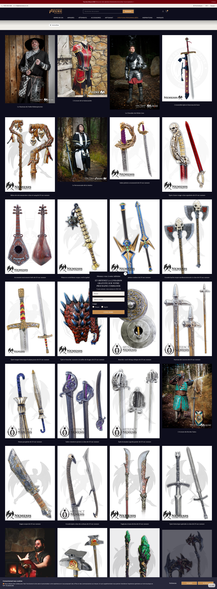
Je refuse (205, 583)
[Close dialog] (125, 273)
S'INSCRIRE (108, 312)
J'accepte (189, 583)
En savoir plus (10, 585)
